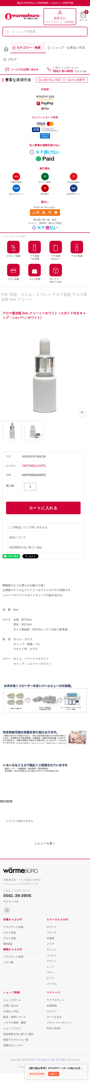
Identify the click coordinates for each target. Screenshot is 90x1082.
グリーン (52, 961)
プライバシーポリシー (59, 1022)
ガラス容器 (9, 932)
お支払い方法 (10, 1011)
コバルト (52, 955)
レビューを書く (45, 843)
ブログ (12, 59)
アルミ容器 (9, 938)
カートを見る (54, 1016)
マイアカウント (55, 1000)
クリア (50, 943)
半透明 (50, 938)
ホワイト (52, 927)
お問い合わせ (10, 1005)
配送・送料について (14, 1016)
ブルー (50, 972)
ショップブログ (12, 1028)
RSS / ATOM (53, 1028)
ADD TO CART (43, 508)
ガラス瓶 (8, 962)
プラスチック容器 (13, 927)
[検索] (8, 31)
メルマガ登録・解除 (14, 1022)
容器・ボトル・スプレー (30, 294)
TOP (5, 294)
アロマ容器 (61, 294)
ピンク (50, 978)
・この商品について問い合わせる (27, 527)
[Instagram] (6, 910)
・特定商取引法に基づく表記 (24, 547)
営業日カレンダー (13, 1045)
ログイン (52, 1011)
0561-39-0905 (63, 71)
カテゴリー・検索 (29, 47)
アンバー (52, 949)
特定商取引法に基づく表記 (18, 1034)
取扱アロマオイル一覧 (15, 1039)
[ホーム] (6, 49)
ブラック (52, 932)
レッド (50, 966)
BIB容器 (7, 943)
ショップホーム (12, 1000)
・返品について (16, 537)
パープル (52, 983)
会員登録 (52, 1005)
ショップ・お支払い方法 (68, 47)
